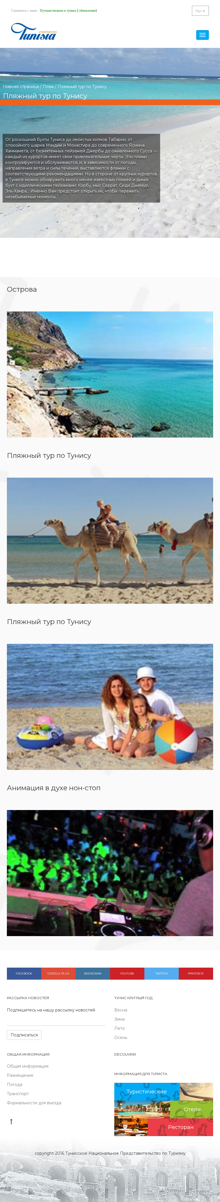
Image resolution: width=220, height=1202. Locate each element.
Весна (120, 1010)
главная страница (21, 86)
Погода (14, 1084)
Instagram (92, 973)
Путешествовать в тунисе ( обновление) (68, 11)
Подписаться (24, 1035)
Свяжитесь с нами (24, 11)
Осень (120, 1037)
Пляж (48, 86)
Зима (119, 1019)
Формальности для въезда (34, 1102)
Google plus (58, 973)
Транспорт (18, 1093)
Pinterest (196, 973)
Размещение (20, 1075)
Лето (119, 1028)
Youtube (127, 973)
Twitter (161, 973)
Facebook (24, 973)
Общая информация (27, 1066)
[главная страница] (34, 31)
